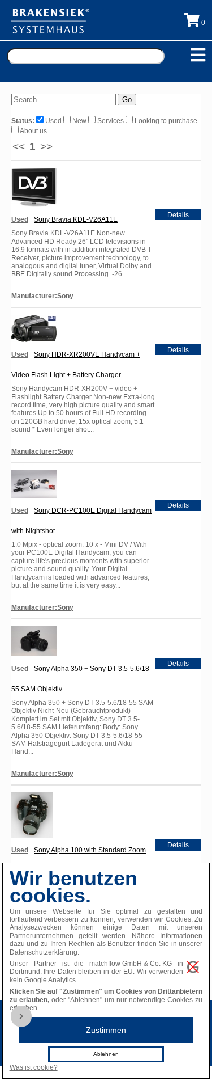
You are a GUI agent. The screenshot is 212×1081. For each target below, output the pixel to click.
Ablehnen (106, 1054)
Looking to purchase (165, 121)
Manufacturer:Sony (42, 296)
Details (178, 215)
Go (127, 99)
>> (46, 147)
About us (33, 131)
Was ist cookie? (34, 1067)
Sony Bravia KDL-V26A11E (76, 219)
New (79, 121)
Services (111, 121)
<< (18, 147)
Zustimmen (106, 1029)
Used (53, 121)
